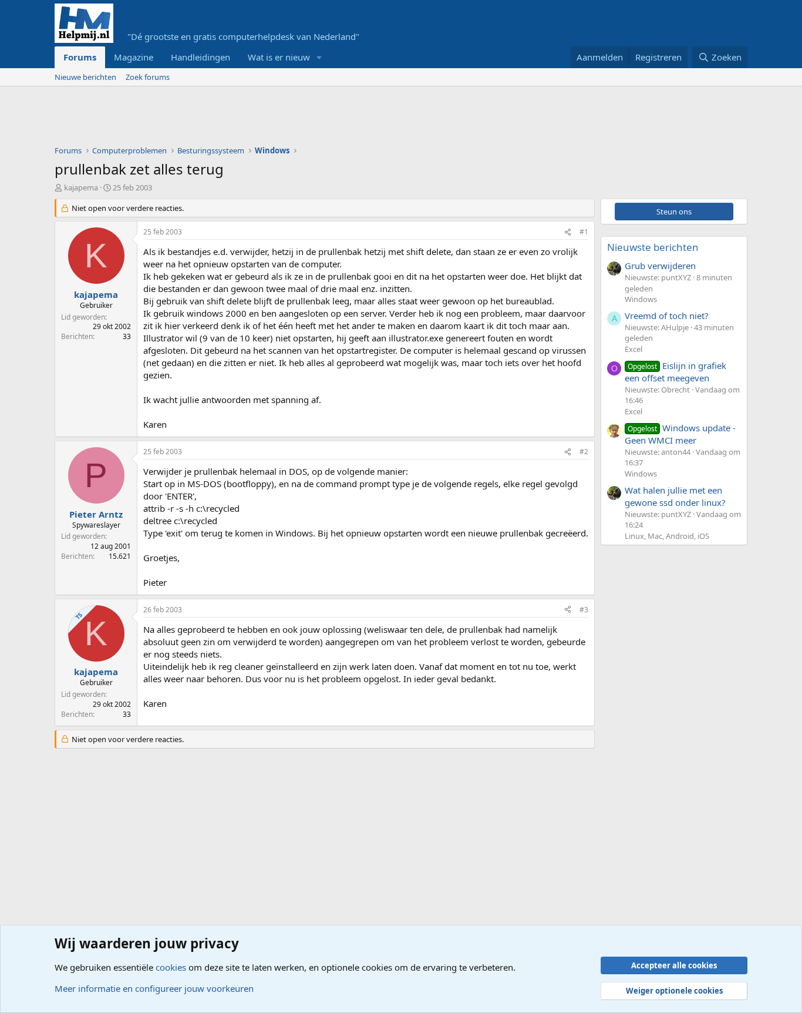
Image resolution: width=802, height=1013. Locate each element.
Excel (633, 349)
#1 (583, 232)
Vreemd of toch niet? (667, 315)
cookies (171, 967)
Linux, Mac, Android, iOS (667, 536)
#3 (583, 610)
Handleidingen (200, 57)
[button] (319, 57)
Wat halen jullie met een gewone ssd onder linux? (675, 496)
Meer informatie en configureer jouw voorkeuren (154, 988)
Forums (79, 57)
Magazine (133, 57)
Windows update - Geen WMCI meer (680, 434)
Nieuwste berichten (653, 247)
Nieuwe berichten (85, 77)
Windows (641, 299)
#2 (583, 452)
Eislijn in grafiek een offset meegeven (675, 372)
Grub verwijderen (660, 265)
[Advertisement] (268, 118)
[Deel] (567, 232)
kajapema (81, 187)
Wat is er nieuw (279, 57)
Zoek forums (148, 77)
